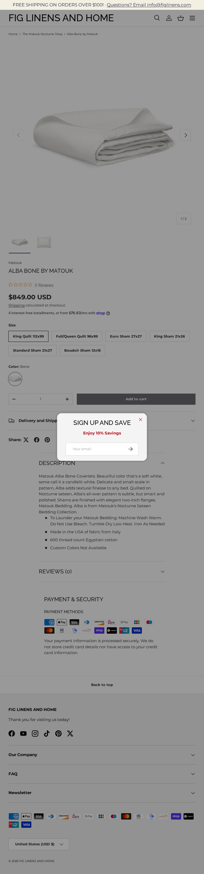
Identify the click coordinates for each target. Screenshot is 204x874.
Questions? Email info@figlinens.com (149, 4)
